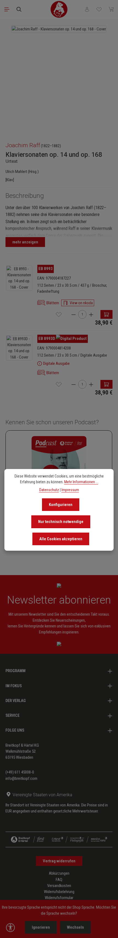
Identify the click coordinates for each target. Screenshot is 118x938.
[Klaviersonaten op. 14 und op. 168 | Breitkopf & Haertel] (19, 278)
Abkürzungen (59, 873)
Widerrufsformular (59, 897)
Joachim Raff (22, 145)
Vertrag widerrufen (59, 861)
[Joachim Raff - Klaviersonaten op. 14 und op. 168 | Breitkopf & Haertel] (59, 29)
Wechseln (75, 927)
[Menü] (6, 9)
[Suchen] (18, 9)
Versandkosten (59, 885)
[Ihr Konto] (87, 9)
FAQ (59, 879)
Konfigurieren (60, 504)
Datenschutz (49, 490)
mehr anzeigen (25, 242)
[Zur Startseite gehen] (59, 9)
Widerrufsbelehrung (59, 891)
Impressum (70, 490)
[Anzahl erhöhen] (91, 314)
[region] (59, 77)
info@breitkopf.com (21, 778)
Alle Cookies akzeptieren (60, 538)
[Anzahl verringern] (73, 314)
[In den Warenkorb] (106, 314)
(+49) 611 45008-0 (19, 772)
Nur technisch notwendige (60, 521)
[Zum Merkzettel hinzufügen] (58, 314)
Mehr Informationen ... (81, 482)
